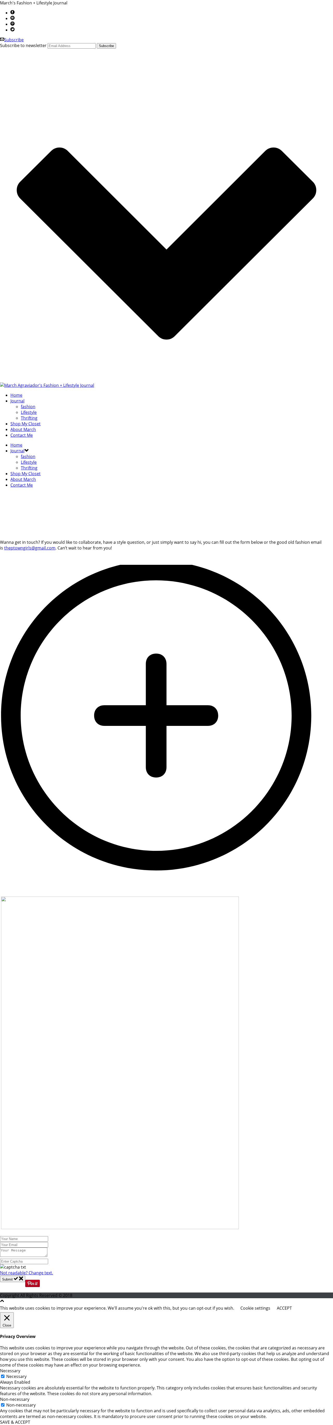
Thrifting (29, 418)
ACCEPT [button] (284, 1308)
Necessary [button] (10, 1371)
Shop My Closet (25, 424)
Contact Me (21, 435)
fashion (28, 406)
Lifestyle (29, 412)
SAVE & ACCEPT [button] (15, 1422)
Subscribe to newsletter (23, 45)
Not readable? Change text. (26, 1273)
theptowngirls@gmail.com (29, 548)
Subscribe (14, 40)
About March (23, 429)
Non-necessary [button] (14, 1399)
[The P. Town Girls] (47, 385)
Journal (17, 401)
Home (16, 395)
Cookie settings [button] (255, 1308)
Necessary (16, 1376)
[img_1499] (166, 894)
